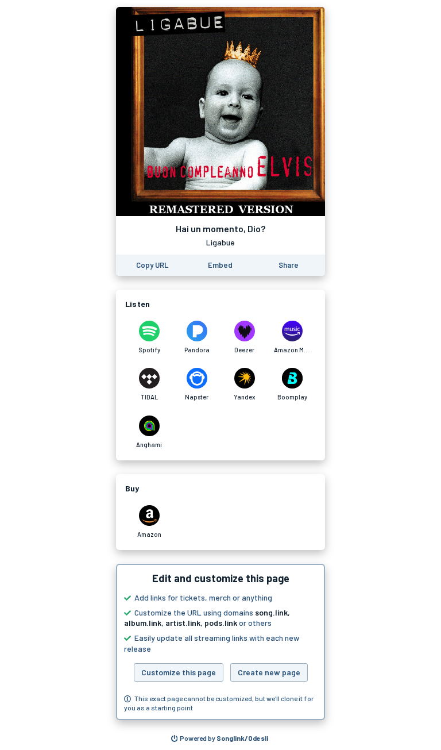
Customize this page (178, 672)
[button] (220, 642)
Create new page (269, 672)
